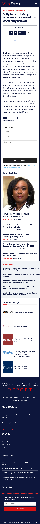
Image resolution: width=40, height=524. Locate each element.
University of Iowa (22, 118)
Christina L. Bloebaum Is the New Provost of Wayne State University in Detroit (19, 281)
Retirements (22, 10)
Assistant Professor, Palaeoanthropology (21, 367)
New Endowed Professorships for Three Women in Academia (19, 226)
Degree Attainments (9, 249)
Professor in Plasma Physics (23, 313)
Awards (5, 239)
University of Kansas (8, 120)
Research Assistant (20, 326)
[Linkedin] (15, 33)
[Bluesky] (3, 429)
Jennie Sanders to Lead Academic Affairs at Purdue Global (20, 254)
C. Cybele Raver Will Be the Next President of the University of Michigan (21, 269)
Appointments (7, 219)
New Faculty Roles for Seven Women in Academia (16, 215)
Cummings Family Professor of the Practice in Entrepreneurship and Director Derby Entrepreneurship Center (25, 353)
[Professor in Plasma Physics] (8, 312)
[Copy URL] (24, 33)
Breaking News (9, 10)
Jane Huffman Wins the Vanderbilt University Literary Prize (17, 235)
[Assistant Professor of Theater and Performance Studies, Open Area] (8, 339)
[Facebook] (11, 33)
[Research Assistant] (8, 326)
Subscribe (21, 508)
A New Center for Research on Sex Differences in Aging (18, 463)
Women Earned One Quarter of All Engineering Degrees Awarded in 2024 (18, 245)
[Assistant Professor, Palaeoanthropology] (8, 367)
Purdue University (12, 118)
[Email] (20, 33)
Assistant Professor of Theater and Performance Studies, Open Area (25, 340)
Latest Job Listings (11, 302)
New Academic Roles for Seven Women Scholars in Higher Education (19, 478)
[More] (29, 33)
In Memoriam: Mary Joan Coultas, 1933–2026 (17, 468)
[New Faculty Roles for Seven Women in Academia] (20, 193)
